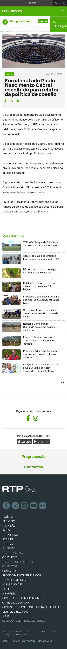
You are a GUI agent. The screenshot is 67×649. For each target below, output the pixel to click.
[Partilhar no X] (11, 100)
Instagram (24, 506)
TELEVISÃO (8, 526)
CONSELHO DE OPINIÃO (15, 602)
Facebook (6, 506)
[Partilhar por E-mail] (18, 100)
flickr (43, 506)
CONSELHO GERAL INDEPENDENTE (22, 598)
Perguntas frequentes (17, 562)
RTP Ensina (9, 539)
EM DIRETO (8, 548)
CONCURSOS (9, 557)
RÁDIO (6, 530)
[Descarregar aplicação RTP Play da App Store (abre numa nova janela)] (24, 441)
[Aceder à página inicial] (22, 11)
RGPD (5, 616)
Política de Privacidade (14, 631)
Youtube (34, 506)
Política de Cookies (38, 631)
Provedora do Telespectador (21, 575)
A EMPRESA (9, 593)
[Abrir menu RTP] (33, 3)
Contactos (33, 466)
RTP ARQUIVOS (10, 535)
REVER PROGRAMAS (13, 553)
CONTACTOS (9, 571)
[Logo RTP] (19, 489)
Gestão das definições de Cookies (23, 620)
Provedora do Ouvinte (16, 580)
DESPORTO (8, 521)
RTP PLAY (7, 544)
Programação (34, 456)
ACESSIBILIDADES (12, 584)
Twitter (15, 506)
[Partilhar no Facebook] (6, 100)
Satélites (8, 589)
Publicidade (21, 634)
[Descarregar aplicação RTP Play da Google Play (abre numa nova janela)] (41, 441)
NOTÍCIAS (7, 516)
